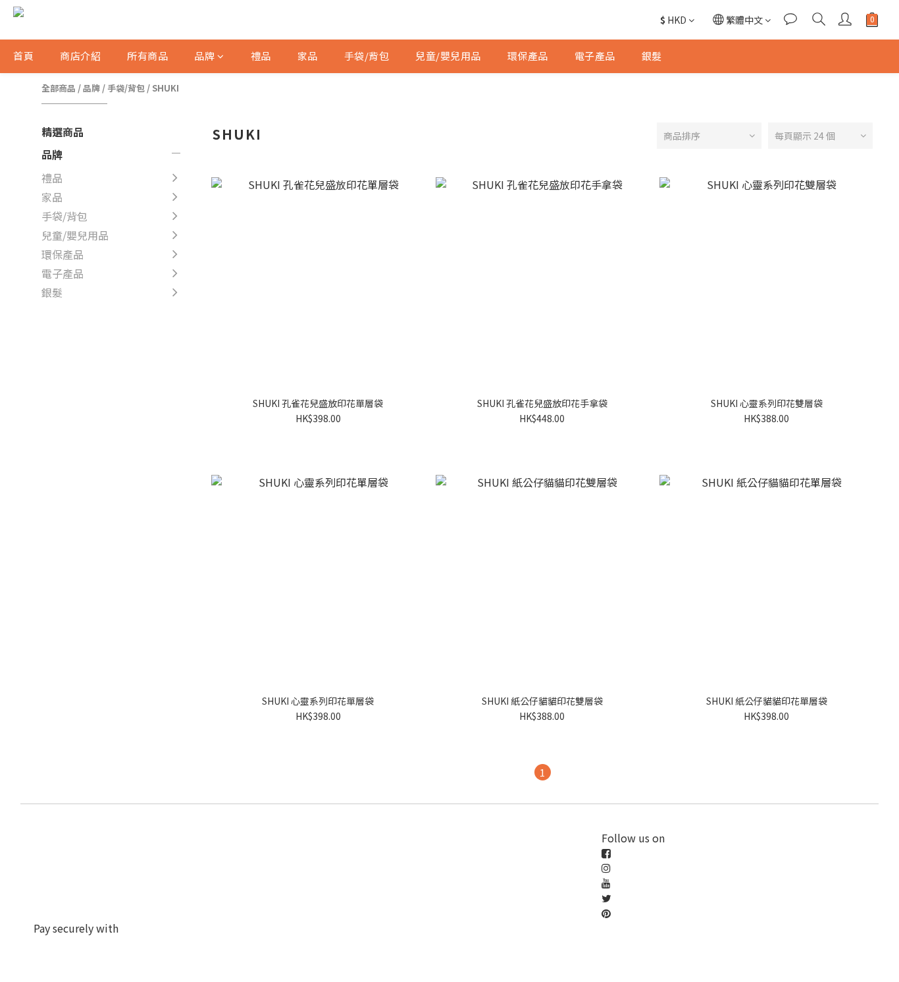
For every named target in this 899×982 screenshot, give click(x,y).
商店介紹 (80, 56)
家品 (307, 56)
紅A (205, 338)
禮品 (261, 56)
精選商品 (62, 132)
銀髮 (652, 56)
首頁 (23, 56)
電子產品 (595, 56)
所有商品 (147, 56)
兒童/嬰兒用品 (448, 56)
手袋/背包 (367, 56)
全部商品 (58, 88)
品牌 (204, 56)
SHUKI (165, 88)
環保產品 (527, 56)
